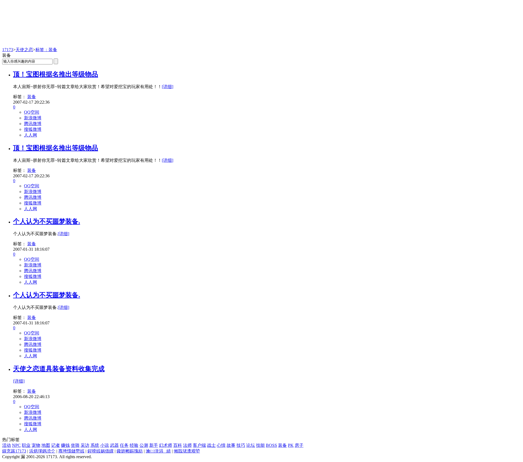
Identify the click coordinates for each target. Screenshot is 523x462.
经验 (134, 445)
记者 (55, 445)
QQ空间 (31, 112)
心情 (221, 445)
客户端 (199, 445)
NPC (16, 445)
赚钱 (65, 445)
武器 (114, 445)
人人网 (30, 135)
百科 (177, 445)
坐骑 (75, 445)
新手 (153, 445)
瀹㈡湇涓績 (158, 451)
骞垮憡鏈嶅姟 (71, 451)
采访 (85, 445)
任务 (124, 445)
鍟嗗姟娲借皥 (100, 451)
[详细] (167, 86)
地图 (45, 445)
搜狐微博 (32, 129)
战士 (211, 445)
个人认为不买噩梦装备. (46, 221)
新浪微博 (32, 118)
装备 (31, 96)
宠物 (36, 445)
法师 (187, 445)
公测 (143, 445)
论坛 (250, 445)
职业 (26, 445)
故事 (231, 445)
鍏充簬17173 (14, 451)
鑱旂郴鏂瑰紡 (130, 451)
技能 (260, 445)
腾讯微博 (32, 123)
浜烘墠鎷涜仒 (42, 451)
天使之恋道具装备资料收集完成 (59, 368)
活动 (6, 445)
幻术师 (165, 445)
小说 (104, 445)
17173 (7, 49)
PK (291, 445)
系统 (94, 445)
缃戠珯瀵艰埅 (187, 451)
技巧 (240, 445)
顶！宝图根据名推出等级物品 (55, 74)
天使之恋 (24, 49)
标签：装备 (46, 49)
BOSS (271, 445)
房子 (299, 445)
